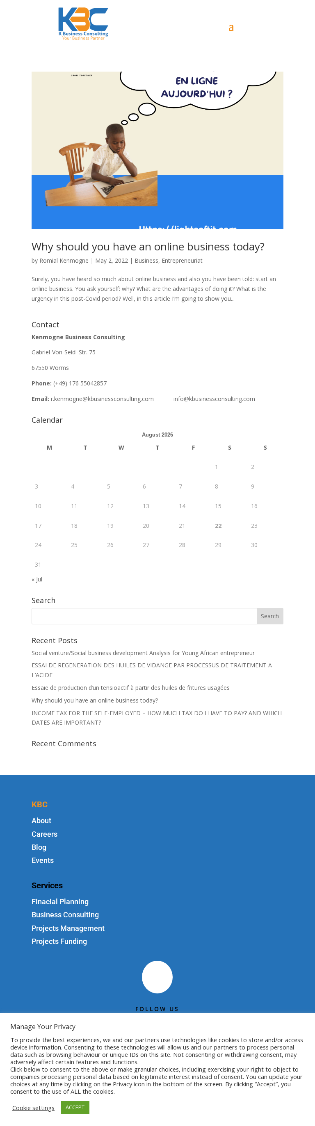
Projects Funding (59, 941)
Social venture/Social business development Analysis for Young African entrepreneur (143, 653)
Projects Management (68, 928)
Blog (39, 847)
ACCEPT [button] (75, 1107)
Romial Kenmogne (64, 260)
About (41, 820)
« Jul (37, 579)
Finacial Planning (60, 901)
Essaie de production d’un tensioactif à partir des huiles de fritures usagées (131, 687)
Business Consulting (65, 914)
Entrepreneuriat (182, 260)
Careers (44, 834)
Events (43, 860)
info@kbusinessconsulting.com (214, 399)
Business (146, 260)
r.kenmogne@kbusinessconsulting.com (102, 399)
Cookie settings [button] (33, 1107)
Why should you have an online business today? (148, 246)
